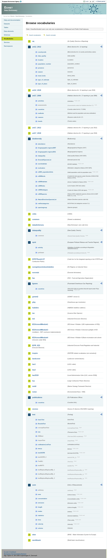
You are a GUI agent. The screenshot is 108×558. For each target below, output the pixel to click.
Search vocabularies (35, 35)
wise (34, 535)
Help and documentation (12, 20)
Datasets (7, 24)
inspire (35, 353)
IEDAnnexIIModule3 (40, 330)
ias (33, 313)
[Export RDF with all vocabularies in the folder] (101, 47)
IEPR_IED (36, 345)
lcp (33, 381)
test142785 (41, 453)
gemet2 (35, 297)
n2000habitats (42, 181)
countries (41, 109)
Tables (6, 27)
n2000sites (41, 186)
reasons (40, 117)
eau (39, 432)
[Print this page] (91, 1)
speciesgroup (42, 207)
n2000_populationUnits (45, 172)
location (40, 60)
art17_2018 (36, 133)
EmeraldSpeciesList (44, 160)
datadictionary (38, 225)
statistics (41, 515)
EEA (12, 1)
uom (34, 485)
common (35, 219)
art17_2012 (36, 128)
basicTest (41, 419)
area (39, 494)
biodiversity (37, 139)
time (39, 520)
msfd (34, 386)
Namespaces (8, 46)
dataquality (41, 156)
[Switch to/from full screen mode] (93, 1)
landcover (36, 359)
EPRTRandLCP (38, 259)
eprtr (34, 242)
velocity (40, 524)
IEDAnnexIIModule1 (40, 324)
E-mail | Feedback (10, 552)
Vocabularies (8, 38)
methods (41, 113)
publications (37, 397)
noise (34, 392)
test (33, 414)
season (40, 72)
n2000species (42, 194)
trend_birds (42, 76)
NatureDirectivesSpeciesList (47, 199)
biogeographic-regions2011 (47, 152)
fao (33, 278)
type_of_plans (42, 84)
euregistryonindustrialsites (43, 267)
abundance (41, 144)
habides (35, 308)
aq (33, 41)
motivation (41, 168)
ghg (33, 302)
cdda (34, 214)
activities (41, 101)
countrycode (42, 52)
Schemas (7, 35)
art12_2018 (36, 90)
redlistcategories (43, 203)
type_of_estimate (43, 80)
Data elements (9, 31)
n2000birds (41, 176)
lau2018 (35, 375)
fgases (35, 283)
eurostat (35, 272)
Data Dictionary (20, 16)
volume (40, 528)
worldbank (36, 540)
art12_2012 (36, 47)
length (40, 507)
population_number (44, 64)
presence (41, 68)
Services (7, 42)
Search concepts (51, 35)
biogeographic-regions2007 (47, 148)
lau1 (34, 364)
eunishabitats (42, 164)
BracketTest (42, 423)
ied (33, 319)
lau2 (34, 370)
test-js (40, 448)
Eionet (12, 16)
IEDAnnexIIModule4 (40, 337)
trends (40, 121)
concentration (42, 498)
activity (40, 247)
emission (41, 503)
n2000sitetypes (43, 190)
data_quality (42, 56)
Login (87, 1)
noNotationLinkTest (44, 444)
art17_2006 (36, 96)
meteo (40, 511)
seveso (35, 409)
